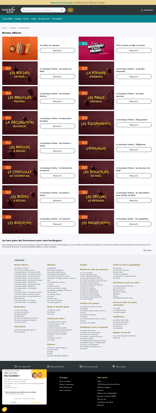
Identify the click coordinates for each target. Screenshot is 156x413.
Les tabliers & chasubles (120, 320)
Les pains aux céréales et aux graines (26, 318)
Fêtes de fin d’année (119, 292)
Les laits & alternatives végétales (57, 356)
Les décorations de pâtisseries (56, 274)
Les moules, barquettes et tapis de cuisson (93, 281)
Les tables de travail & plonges (90, 295)
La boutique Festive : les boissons (25, 300)
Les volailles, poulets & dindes (56, 334)
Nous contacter (65, 381)
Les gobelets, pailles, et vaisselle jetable (92, 343)
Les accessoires (118, 328)
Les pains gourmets (20, 314)
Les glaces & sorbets (53, 310)
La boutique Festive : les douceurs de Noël (27, 292)
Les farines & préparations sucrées (58, 276)
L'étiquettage (117, 268)
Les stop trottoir (118, 272)
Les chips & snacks (53, 326)
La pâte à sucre (52, 298)
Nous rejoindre (65, 390)
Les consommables (86, 273)
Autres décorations (119, 288)
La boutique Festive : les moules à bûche (27, 284)
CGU (99, 381)
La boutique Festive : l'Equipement (25, 282)
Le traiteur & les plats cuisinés (56, 328)
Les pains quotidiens (20, 310)
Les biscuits (83, 317)
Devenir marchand (67, 384)
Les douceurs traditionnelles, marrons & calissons (93, 312)
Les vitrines (116, 278)
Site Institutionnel (66, 387)
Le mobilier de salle (119, 310)
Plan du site (101, 399)
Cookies (100, 390)
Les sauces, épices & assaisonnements (59, 330)
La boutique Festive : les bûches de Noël (27, 272)
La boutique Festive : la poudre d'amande (27, 274)
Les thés (49, 354)
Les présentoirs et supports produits (124, 276)
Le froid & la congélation (88, 289)
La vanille (50, 284)
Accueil (4, 28)
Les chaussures (118, 326)
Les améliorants (19, 316)
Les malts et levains (20, 322)
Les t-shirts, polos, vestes (121, 322)
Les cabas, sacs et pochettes (89, 345)
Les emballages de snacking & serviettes (93, 340)
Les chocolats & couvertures (56, 282)
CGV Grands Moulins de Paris (108, 384)
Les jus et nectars (52, 350)
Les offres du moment (21, 268)
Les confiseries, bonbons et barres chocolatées (91, 308)
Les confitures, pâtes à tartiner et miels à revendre (93, 320)
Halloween (116, 294)
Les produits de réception (55, 270)
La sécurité (116, 338)
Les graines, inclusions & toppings (25, 320)
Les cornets (50, 314)
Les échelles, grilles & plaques (89, 283)
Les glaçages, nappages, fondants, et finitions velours (59, 291)
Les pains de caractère (21, 312)
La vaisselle (116, 308)
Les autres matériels (86, 299)
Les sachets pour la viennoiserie (90, 332)
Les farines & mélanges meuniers (25, 330)
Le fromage (51, 340)
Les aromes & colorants (54, 300)
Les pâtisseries (51, 268)
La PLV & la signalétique (120, 274)
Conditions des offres (105, 402)
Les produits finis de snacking (56, 322)
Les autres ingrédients (54, 302)
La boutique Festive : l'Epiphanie (24, 286)
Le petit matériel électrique (88, 275)
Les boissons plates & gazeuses (57, 348)
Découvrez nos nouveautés (61, 2)
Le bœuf (50, 336)
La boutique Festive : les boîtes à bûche (26, 294)
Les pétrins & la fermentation (89, 291)
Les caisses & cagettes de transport (91, 285)
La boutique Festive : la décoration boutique (28, 280)
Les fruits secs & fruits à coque (57, 288)
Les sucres (50, 296)
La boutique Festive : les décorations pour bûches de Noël (27, 297)
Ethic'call (100, 405)
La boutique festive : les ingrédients (25, 302)
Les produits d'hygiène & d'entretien (124, 336)
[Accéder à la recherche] (70, 10)
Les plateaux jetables (86, 338)
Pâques (115, 296)
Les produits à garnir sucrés (56, 272)
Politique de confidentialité (107, 393)
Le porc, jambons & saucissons (57, 332)
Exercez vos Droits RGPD (106, 396)
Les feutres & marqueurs (121, 270)
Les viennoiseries (19, 332)
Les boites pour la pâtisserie (89, 334)
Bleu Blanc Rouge (118, 290)
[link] (5, 28)
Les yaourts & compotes (87, 323)
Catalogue (13, 28)
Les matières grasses (53, 294)
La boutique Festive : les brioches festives (27, 276)
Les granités (51, 312)
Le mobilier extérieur (119, 312)
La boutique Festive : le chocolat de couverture (25, 289)
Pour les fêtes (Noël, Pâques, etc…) (91, 347)
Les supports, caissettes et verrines (91, 336)
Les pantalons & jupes (120, 324)
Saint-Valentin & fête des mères (123, 298)
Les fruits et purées (53, 286)
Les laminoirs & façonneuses (89, 293)
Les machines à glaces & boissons (91, 297)
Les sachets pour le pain (88, 330)
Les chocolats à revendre (88, 315)
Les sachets (83, 349)
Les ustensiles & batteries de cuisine (91, 279)
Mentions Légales (103, 387)
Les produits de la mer (54, 338)
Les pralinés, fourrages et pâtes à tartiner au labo (61, 279)
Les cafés (50, 352)
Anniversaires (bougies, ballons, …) (124, 286)
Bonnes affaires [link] (24, 28)
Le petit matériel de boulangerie (90, 277)
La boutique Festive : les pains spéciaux (26, 278)
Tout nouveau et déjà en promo (24, 270)
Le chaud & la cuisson (87, 287)
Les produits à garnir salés (55, 324)
